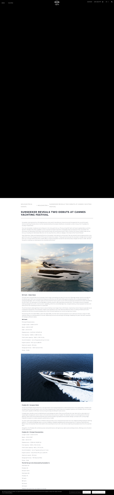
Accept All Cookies (99, 492)
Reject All (86, 492)
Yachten (10, 3)
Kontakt (89, 1)
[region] (57, 492)
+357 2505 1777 (97, 1)
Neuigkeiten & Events (26, 205)
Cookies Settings (75, 492)
